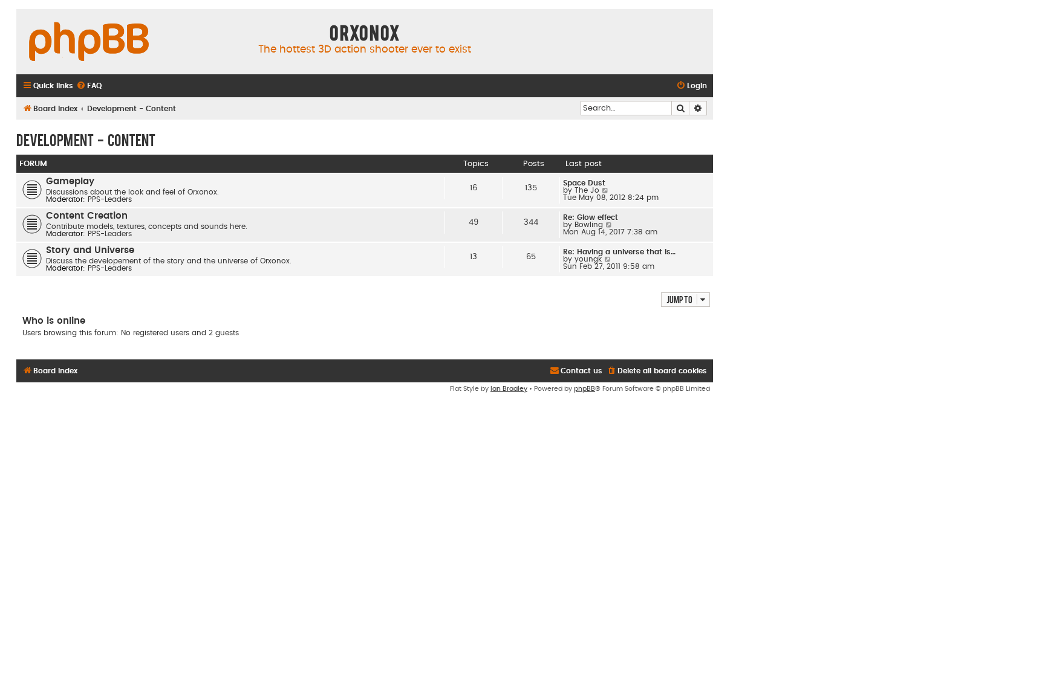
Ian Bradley (508, 388)
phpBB (584, 388)
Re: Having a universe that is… (619, 252)
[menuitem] (89, 86)
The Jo (587, 190)
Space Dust (584, 183)
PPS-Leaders (110, 199)
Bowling (589, 224)
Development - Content (85, 139)
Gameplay (70, 181)
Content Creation (87, 215)
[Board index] (88, 42)
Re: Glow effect (590, 217)
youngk (588, 259)
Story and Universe (90, 250)
